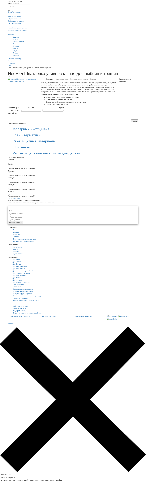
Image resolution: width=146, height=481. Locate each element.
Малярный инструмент (31, 128)
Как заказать (17, 247)
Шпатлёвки (21, 147)
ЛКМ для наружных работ (22, 293)
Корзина (11, 34)
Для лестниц (17, 277)
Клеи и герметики (26, 134)
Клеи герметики (18, 284)
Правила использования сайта (24, 241)
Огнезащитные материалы (34, 140)
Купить (134, 121)
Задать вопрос (18, 254)
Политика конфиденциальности (24, 239)
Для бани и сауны (19, 268)
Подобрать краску (19, 310)
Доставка (16, 251)
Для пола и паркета (20, 266)
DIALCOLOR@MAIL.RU (83, 316)
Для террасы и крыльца (21, 273)
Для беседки (17, 264)
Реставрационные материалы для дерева (46, 153)
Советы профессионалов (17, 30)
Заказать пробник (15, 222)
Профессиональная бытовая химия (26, 300)
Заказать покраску (19, 308)
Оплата (15, 249)
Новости (16, 232)
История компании (20, 230)
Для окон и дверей (19, 275)
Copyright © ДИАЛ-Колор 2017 (21, 316)
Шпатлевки (17, 287)
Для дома (16, 259)
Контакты (16, 236)
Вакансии (16, 234)
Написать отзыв (14, 198)
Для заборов (17, 280)
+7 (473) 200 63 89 (49, 316)
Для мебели (17, 261)
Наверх (10, 323)
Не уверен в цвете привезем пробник (26, 313)
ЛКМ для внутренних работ (23, 291)
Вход (10, 12)
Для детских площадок (21, 282)
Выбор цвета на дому (16, 21)
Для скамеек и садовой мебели (24, 271)
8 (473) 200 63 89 (14, 16)
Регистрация (16, 12)
